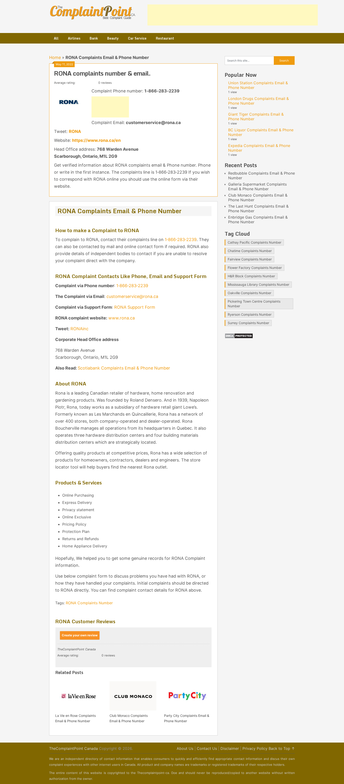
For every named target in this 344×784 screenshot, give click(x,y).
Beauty (113, 38)
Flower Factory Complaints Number (255, 268)
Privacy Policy (254, 748)
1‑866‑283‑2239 (181, 239)
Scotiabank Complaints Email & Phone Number (124, 368)
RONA (75, 131)
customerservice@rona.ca (132, 296)
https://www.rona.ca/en (96, 140)
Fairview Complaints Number (250, 259)
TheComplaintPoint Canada (73, 748)
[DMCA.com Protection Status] (239, 337)
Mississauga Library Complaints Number (258, 284)
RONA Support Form (134, 307)
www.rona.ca (121, 317)
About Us (185, 748)
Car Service (137, 38)
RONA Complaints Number (89, 603)
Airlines (74, 38)
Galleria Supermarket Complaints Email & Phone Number (257, 186)
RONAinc (79, 328)
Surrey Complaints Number (248, 323)
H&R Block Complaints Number (251, 276)
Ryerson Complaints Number (249, 314)
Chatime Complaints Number (250, 251)
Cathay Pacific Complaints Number (254, 242)
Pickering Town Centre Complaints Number (254, 303)
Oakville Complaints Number (249, 293)
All (56, 38)
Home (55, 57)
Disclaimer (229, 748)
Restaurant (165, 38)
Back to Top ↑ (282, 748)
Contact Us (207, 748)
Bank (94, 38)
